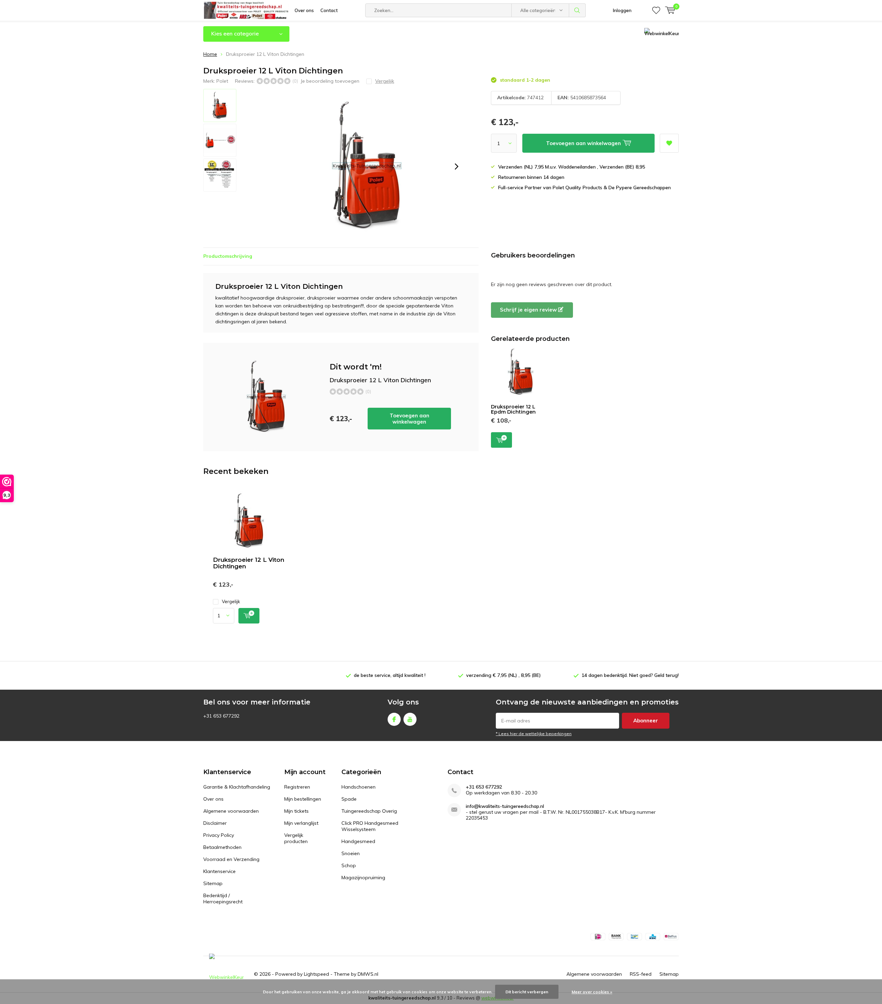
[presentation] (456, 166)
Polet (222, 81)
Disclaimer (215, 823)
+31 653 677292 (484, 787)
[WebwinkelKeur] (226, 974)
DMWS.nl (368, 974)
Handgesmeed (358, 841)
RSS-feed (641, 974)
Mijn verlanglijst (301, 823)
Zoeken (577, 10)
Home (210, 54)
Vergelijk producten (296, 838)
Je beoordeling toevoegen (329, 81)
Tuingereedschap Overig (369, 811)
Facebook (394, 719)
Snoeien (350, 853)
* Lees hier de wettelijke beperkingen (534, 733)
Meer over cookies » (592, 991)
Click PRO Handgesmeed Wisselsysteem (369, 826)
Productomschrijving (227, 256)
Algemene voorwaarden (231, 811)
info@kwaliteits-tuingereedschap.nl (505, 806)
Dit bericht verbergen (526, 991)
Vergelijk (231, 601)
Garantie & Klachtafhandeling (236, 787)
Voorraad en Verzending (231, 859)
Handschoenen (358, 787)
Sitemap (213, 883)
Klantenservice (219, 871)
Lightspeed (316, 974)
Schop (348, 865)
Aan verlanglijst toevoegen (669, 143)
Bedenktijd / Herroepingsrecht (223, 898)
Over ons (304, 10)
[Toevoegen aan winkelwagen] (248, 615)
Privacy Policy (218, 835)
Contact (329, 10)
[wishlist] (656, 10)
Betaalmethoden (222, 847)
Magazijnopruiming (363, 877)
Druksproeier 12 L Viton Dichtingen (248, 563)
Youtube (410, 719)
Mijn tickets (296, 811)
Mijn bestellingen (302, 799)
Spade (349, 799)
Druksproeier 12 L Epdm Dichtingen (513, 409)
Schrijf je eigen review (529, 309)
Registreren (297, 787)
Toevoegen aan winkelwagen (409, 418)
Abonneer (645, 720)
